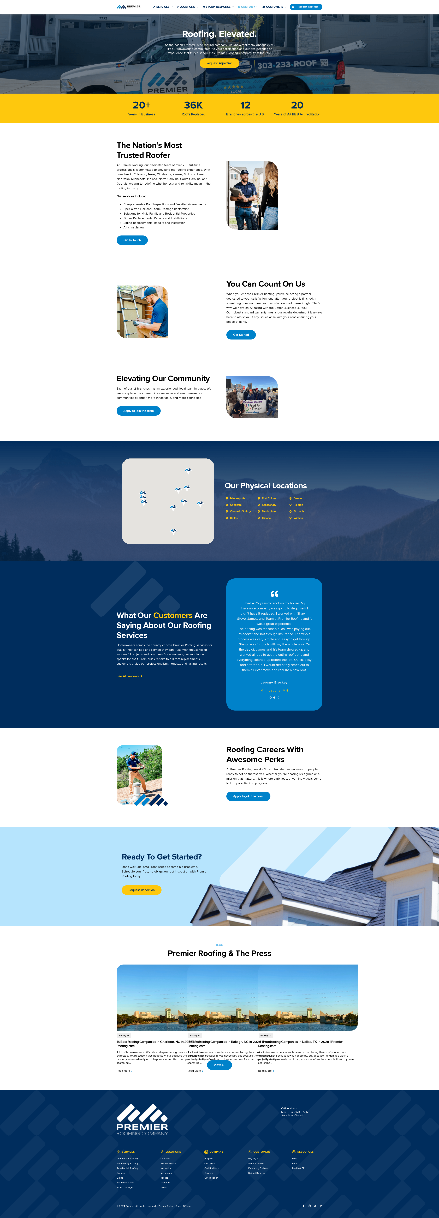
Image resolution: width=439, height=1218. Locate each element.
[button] (143, 503)
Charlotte (236, 505)
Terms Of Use (183, 1184)
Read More (123, 1049)
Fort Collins (269, 498)
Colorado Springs (240, 511)
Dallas (234, 518)
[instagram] (309, 1184)
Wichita (298, 518)
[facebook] (303, 1184)
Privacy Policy (165, 1184)
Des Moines (269, 511)
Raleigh (298, 505)
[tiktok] (315, 1184)
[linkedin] (321, 1184)
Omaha (266, 518)
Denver (298, 498)
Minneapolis (237, 498)
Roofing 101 (124, 1013)
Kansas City (269, 505)
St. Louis (299, 511)
